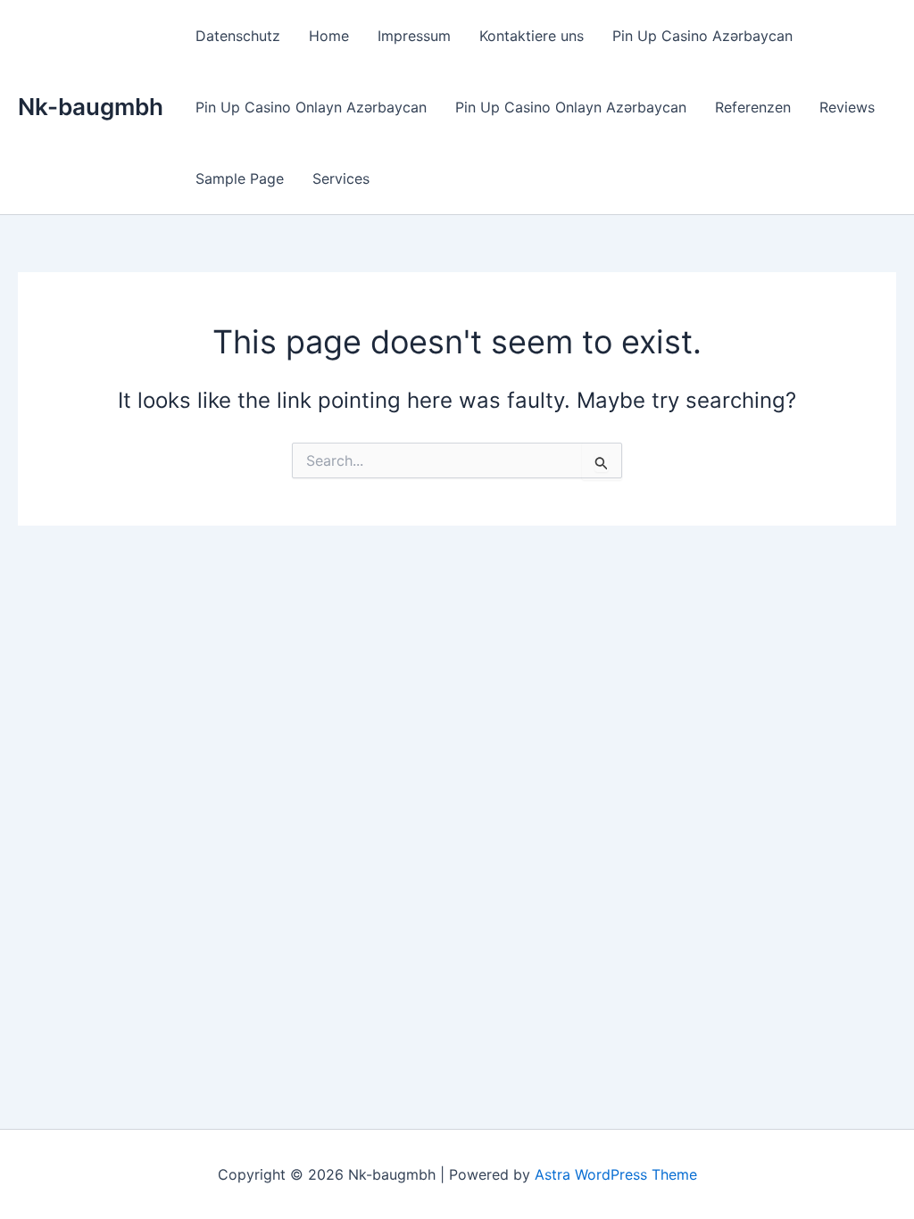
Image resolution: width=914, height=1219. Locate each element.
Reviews (847, 107)
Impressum (414, 36)
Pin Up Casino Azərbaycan (702, 36)
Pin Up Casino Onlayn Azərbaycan (311, 107)
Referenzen (753, 107)
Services (341, 178)
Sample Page (239, 178)
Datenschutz (237, 36)
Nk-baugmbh (90, 106)
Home (329, 36)
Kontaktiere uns (531, 36)
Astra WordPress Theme (616, 1174)
